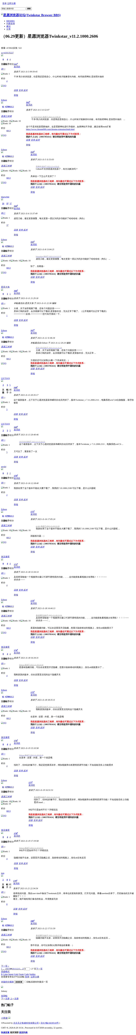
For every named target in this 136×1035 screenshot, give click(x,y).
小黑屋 (4, 1018)
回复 (16, 90)
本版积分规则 (7, 982)
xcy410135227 (7, 53)
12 (17, 969)
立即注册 (11, 3)
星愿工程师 (6, 116)
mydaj (3, 466)
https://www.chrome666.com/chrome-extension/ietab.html (50, 129)
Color (5, 974)
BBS (10, 21)
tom (2, 873)
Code (26, 974)
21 (3, 203)
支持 (21, 90)
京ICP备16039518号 (50, 1023)
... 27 (22, 969)
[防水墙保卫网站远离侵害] (9, 1018)
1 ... (2, 969)
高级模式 (5, 971)
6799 (7, 107)
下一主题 (5, 998)
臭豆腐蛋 (5, 557)
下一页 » (5, 966)
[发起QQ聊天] (3, 85)
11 (15, 969)
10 (13, 969)
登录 (4, 3)
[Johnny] (2, 987)
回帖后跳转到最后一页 (37, 982)
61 (3, 107)
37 (7, 203)
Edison (4, 100)
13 (19, 969)
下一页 (39, 969)
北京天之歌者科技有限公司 (26, 1023)
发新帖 (4, 996)
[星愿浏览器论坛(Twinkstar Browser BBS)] (31, 15)
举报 (16, 95)
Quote (21, 974)
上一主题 (14, 998)
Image (11, 974)
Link (16, 974)
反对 (25, 90)
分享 (8, 29)
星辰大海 (5, 287)
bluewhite (5, 197)
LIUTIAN (5, 378)
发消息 (17, 67)
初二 (3, 213)
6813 (12, 107)
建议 (8, 26)
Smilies (32, 974)
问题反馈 (10, 23)
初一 (3, 69)
